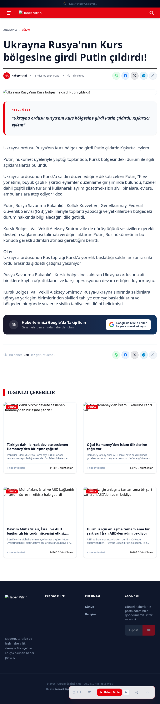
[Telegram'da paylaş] (144, 75)
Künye (89, 607)
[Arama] (151, 13)
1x (126, 692)
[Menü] (8, 13)
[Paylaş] (136, 692)
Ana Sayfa (10, 30)
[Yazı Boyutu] (89, 692)
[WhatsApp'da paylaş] (116, 75)
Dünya (25, 30)
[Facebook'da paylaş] (125, 75)
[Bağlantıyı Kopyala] (153, 75)
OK (149, 630)
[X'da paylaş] (134, 75)
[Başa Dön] (147, 692)
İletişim (90, 614)
